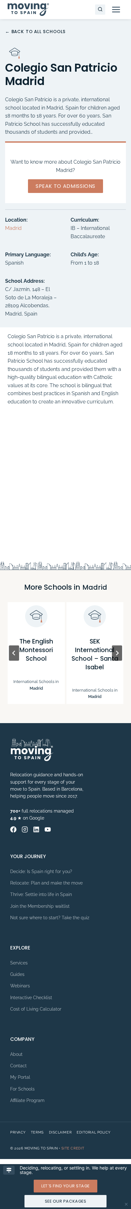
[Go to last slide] (14, 653)
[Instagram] (25, 829)
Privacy (18, 1132)
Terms (37, 1132)
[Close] (126, 1204)
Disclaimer (60, 1132)
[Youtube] (48, 829)
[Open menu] (115, 9)
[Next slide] (117, 653)
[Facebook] (13, 829)
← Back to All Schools (35, 32)
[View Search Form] (100, 9)
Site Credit (73, 1148)
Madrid (13, 228)
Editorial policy (94, 1132)
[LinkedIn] (36, 829)
